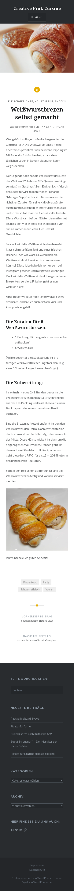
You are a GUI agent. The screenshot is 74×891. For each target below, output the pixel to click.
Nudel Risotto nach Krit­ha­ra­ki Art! (31, 734)
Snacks (60, 101)
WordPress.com (42, 882)
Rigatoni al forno (21, 726)
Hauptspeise (44, 101)
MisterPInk (37, 126)
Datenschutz (37, 869)
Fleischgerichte (20, 101)
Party (46, 582)
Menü (39, 17)
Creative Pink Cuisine (37, 8)
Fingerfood (30, 582)
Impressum (37, 865)
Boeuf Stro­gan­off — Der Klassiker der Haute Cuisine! (34, 744)
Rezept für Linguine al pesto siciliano (33, 753)
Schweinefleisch (30, 589)
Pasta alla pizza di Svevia (25, 718)
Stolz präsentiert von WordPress (31, 878)
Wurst (50, 589)
